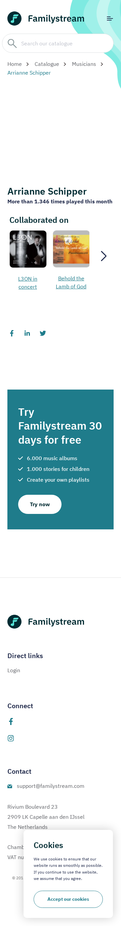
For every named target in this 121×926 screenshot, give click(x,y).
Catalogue (47, 64)
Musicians (84, 64)
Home (14, 64)
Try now (40, 504)
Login (13, 670)
